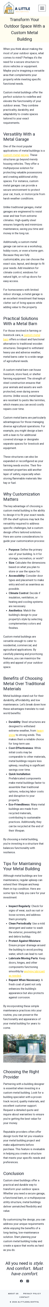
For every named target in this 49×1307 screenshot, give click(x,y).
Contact (24, 1297)
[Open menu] (42, 8)
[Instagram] (27, 1281)
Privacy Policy (32, 1294)
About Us (13, 1294)
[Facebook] (21, 1281)
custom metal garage (16, 155)
